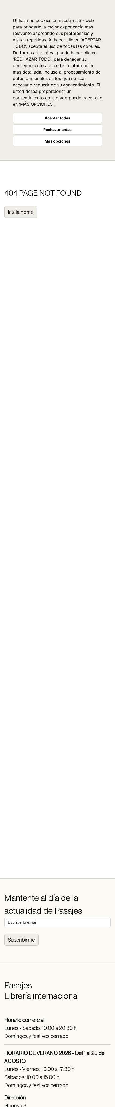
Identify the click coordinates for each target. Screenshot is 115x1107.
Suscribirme (21, 940)
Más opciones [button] (57, 141)
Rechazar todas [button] (57, 129)
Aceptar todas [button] (57, 118)
